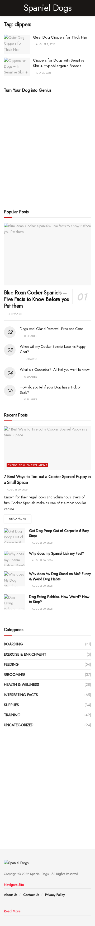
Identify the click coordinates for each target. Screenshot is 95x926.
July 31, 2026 (43, 73)
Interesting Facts (21, 694)
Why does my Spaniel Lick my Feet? (56, 553)
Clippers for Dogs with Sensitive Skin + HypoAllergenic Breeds (58, 63)
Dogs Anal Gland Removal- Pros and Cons (51, 328)
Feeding (11, 664)
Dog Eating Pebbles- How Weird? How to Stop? (59, 599)
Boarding (13, 644)
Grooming (14, 674)
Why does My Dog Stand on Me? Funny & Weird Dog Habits (60, 576)
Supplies (11, 704)
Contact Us (31, 894)
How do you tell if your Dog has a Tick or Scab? (50, 390)
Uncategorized (19, 725)
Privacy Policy (55, 894)
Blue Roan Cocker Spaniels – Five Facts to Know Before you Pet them (36, 299)
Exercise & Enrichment (27, 465)
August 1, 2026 (45, 44)
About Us (10, 894)
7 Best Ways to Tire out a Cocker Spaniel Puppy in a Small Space (47, 479)
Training (12, 714)
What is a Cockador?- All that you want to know (55, 369)
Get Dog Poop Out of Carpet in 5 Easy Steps (59, 533)
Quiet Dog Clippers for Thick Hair (60, 37)
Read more (17, 518)
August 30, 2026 (16, 490)
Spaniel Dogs (47, 7)
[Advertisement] (47, 151)
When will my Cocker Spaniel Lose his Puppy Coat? (52, 349)
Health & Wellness (21, 684)
